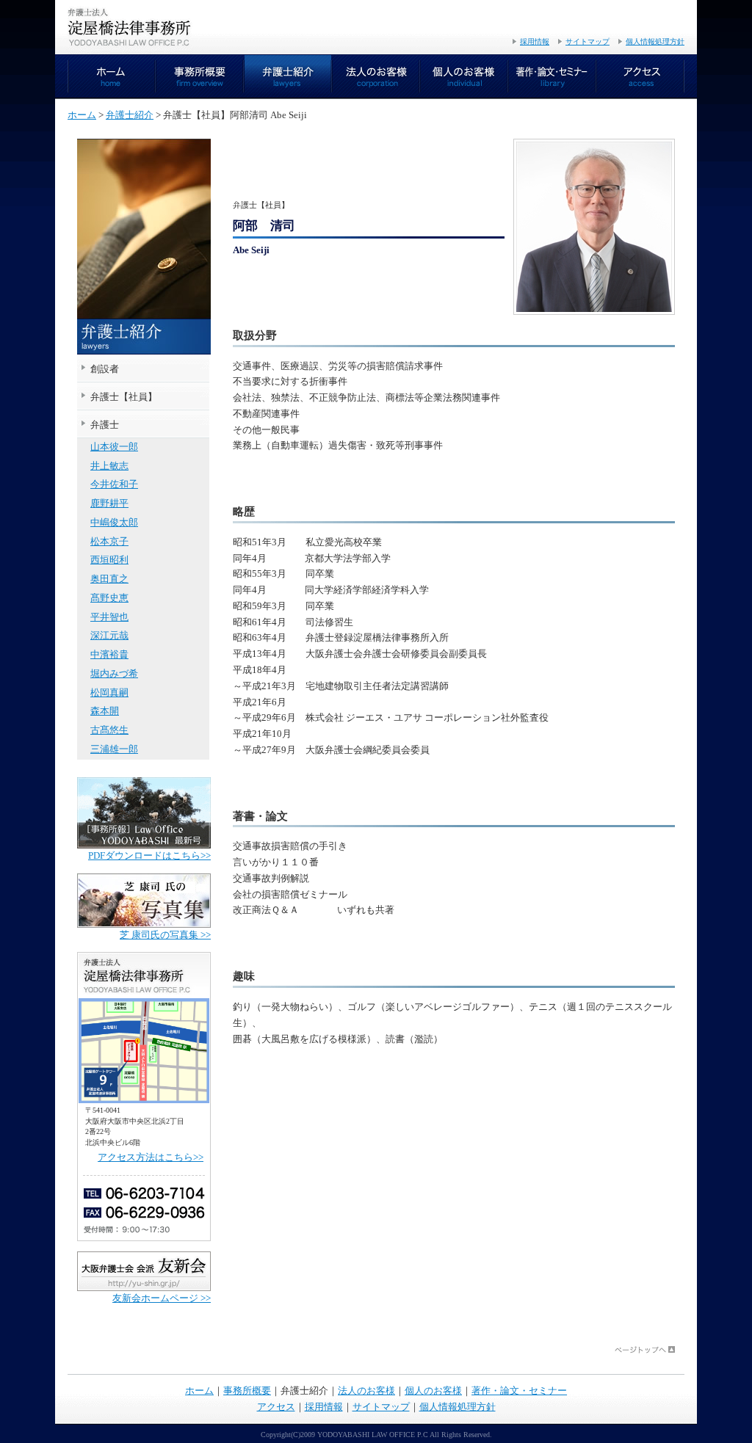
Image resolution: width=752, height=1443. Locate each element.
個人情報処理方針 (655, 41)
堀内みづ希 (114, 674)
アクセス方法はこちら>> (150, 1157)
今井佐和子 (114, 484)
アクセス (640, 76)
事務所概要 (200, 76)
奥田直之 (109, 579)
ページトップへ (645, 1349)
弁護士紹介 (288, 76)
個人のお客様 (464, 76)
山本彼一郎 (114, 447)
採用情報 (534, 41)
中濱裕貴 (109, 655)
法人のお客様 (376, 76)
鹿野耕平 (109, 503)
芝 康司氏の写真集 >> (165, 935)
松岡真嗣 (109, 693)
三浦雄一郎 (114, 749)
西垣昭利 (109, 560)
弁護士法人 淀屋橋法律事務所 (130, 27)
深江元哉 (109, 635)
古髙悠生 (109, 730)
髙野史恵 (109, 598)
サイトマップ (587, 41)
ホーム (112, 76)
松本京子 (109, 542)
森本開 (104, 711)
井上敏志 (109, 466)
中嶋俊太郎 (114, 522)
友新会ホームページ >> (161, 1298)
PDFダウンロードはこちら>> (149, 856)
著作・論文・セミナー (552, 76)
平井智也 (109, 617)
